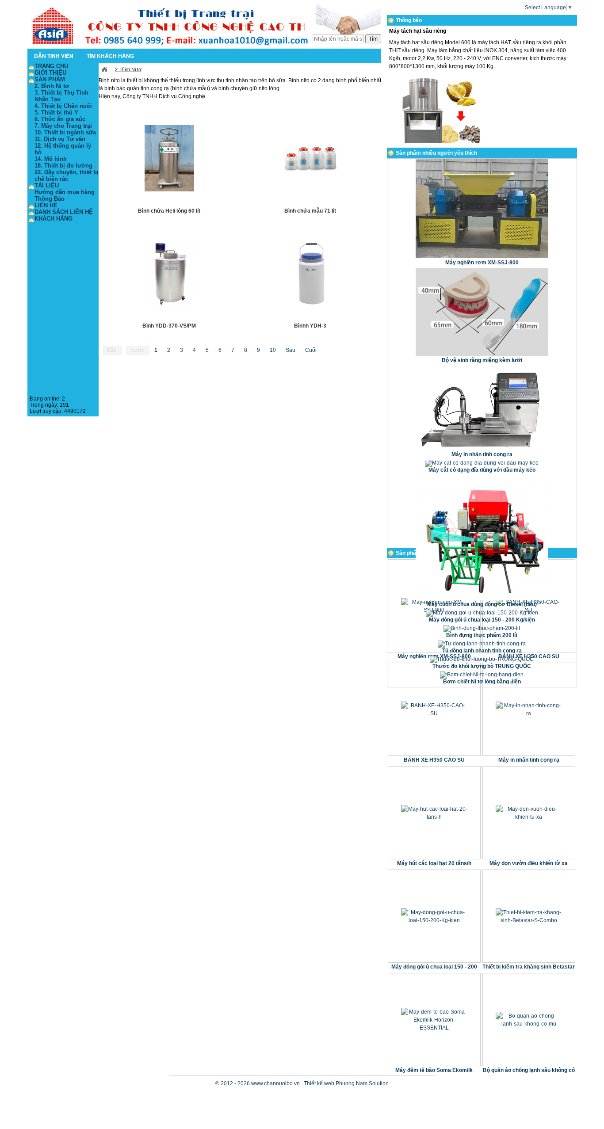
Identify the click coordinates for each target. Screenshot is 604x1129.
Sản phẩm (49, 79)
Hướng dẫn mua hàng (64, 192)
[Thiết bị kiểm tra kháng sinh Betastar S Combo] (528, 916)
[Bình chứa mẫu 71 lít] (310, 158)
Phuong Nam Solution (362, 1083)
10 (273, 350)
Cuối (311, 350)
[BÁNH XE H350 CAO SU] (434, 709)
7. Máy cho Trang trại (63, 125)
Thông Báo (49, 198)
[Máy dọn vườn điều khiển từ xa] (528, 812)
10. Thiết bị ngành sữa (65, 132)
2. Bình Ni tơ (128, 69)
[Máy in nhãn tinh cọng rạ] (528, 709)
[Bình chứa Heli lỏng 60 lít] (169, 158)
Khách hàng (53, 218)
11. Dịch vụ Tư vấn (59, 139)
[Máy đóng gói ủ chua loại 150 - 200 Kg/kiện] (434, 916)
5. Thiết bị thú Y (56, 112)
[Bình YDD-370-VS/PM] (169, 273)
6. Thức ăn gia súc (59, 119)
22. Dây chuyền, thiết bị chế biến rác (66, 175)
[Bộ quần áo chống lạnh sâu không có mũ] (528, 1019)
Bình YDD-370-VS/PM (169, 326)
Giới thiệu (50, 72)
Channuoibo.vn (104, 69)
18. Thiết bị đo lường (63, 165)
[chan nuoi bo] (204, 46)
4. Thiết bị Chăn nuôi (63, 106)
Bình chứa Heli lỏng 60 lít (169, 211)
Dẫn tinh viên (53, 56)
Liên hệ (45, 205)
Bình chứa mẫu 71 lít (310, 211)
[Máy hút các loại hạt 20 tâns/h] (434, 812)
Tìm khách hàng (110, 56)
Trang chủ (51, 66)
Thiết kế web (319, 1083)
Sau (291, 350)
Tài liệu (46, 185)
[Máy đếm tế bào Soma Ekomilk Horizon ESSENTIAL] (434, 1019)
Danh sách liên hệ (63, 212)
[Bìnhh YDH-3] (310, 273)
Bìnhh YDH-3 (310, 326)
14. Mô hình (50, 159)
